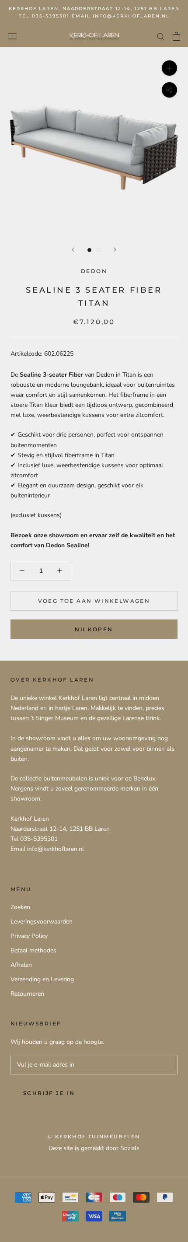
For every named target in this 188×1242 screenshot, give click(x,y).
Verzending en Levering (42, 979)
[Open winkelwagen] (176, 36)
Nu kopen (94, 629)
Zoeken (20, 907)
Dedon (94, 271)
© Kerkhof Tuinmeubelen (94, 1137)
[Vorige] (73, 250)
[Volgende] (115, 250)
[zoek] (161, 36)
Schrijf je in (49, 1093)
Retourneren (27, 994)
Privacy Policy (29, 936)
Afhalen (21, 965)
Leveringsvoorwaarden (41, 921)
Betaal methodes (33, 950)
